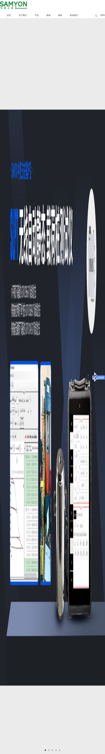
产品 (37, 15)
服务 (60, 15)
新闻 (48, 15)
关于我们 (23, 15)
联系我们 (74, 15)
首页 (9, 15)
